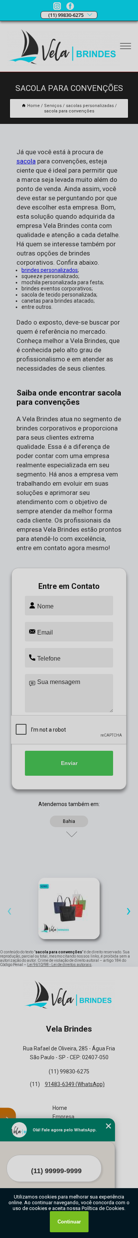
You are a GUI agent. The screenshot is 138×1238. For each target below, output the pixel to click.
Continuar (69, 1222)
